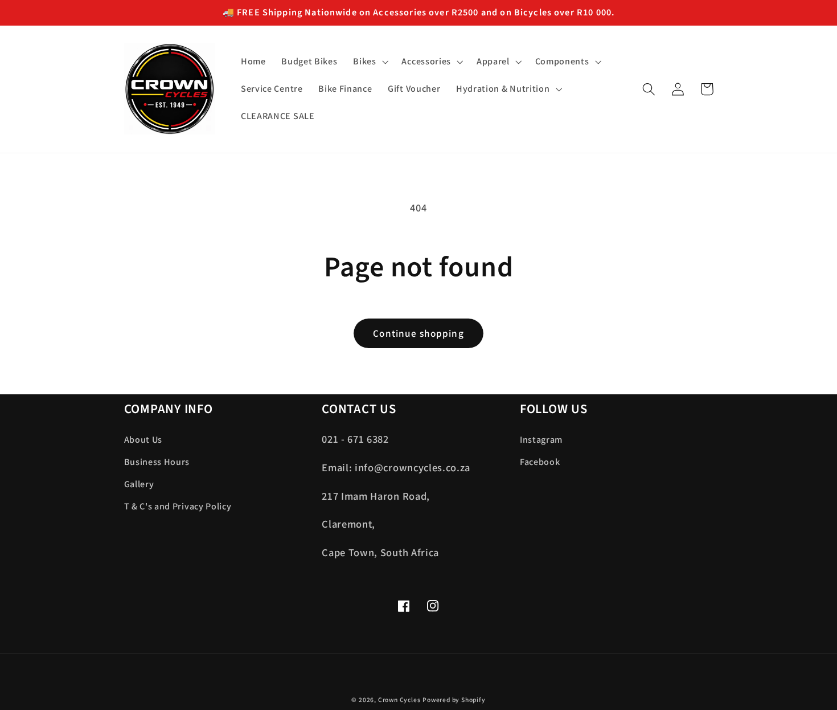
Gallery (139, 484)
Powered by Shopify (454, 699)
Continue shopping (418, 333)
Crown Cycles (399, 699)
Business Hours (157, 462)
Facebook (540, 462)
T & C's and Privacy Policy (178, 506)
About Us (143, 440)
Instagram (541, 440)
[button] (369, 62)
